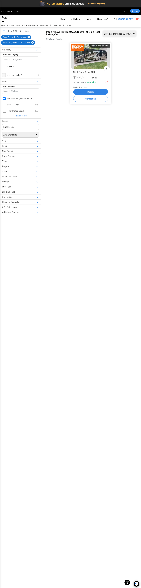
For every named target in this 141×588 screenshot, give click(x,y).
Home (2, 25)
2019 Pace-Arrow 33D (84, 72)
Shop (62, 19)
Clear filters (24, 31)
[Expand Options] (106, 68)
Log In (123, 11)
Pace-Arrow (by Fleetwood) (36, 25)
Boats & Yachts (7, 11)
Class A (10, 66)
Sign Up (135, 11)
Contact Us (90, 99)
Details (90, 92)
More (89, 19)
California (57, 25)
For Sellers (75, 19)
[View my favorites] (137, 19)
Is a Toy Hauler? (14, 75)
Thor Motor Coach (16, 111)
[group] (16, 37)
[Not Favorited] (106, 82)
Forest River (13, 105)
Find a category (10, 54)
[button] (127, 582)
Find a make (9, 86)
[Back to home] (4, 19)
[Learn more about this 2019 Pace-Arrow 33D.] (90, 56)
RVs (17, 11)
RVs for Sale (15, 25)
